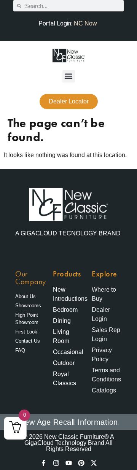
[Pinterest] (81, 463)
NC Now (85, 23)
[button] (68, 76)
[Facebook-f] (43, 463)
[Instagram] (56, 463)
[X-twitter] (94, 463)
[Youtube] (68, 463)
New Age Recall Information (68, 422)
